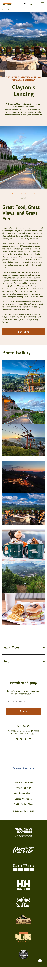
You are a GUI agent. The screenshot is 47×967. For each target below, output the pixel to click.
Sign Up (23, 711)
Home (8, 10)
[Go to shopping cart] (30, 3)
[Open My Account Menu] (36, 3)
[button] (40, 960)
